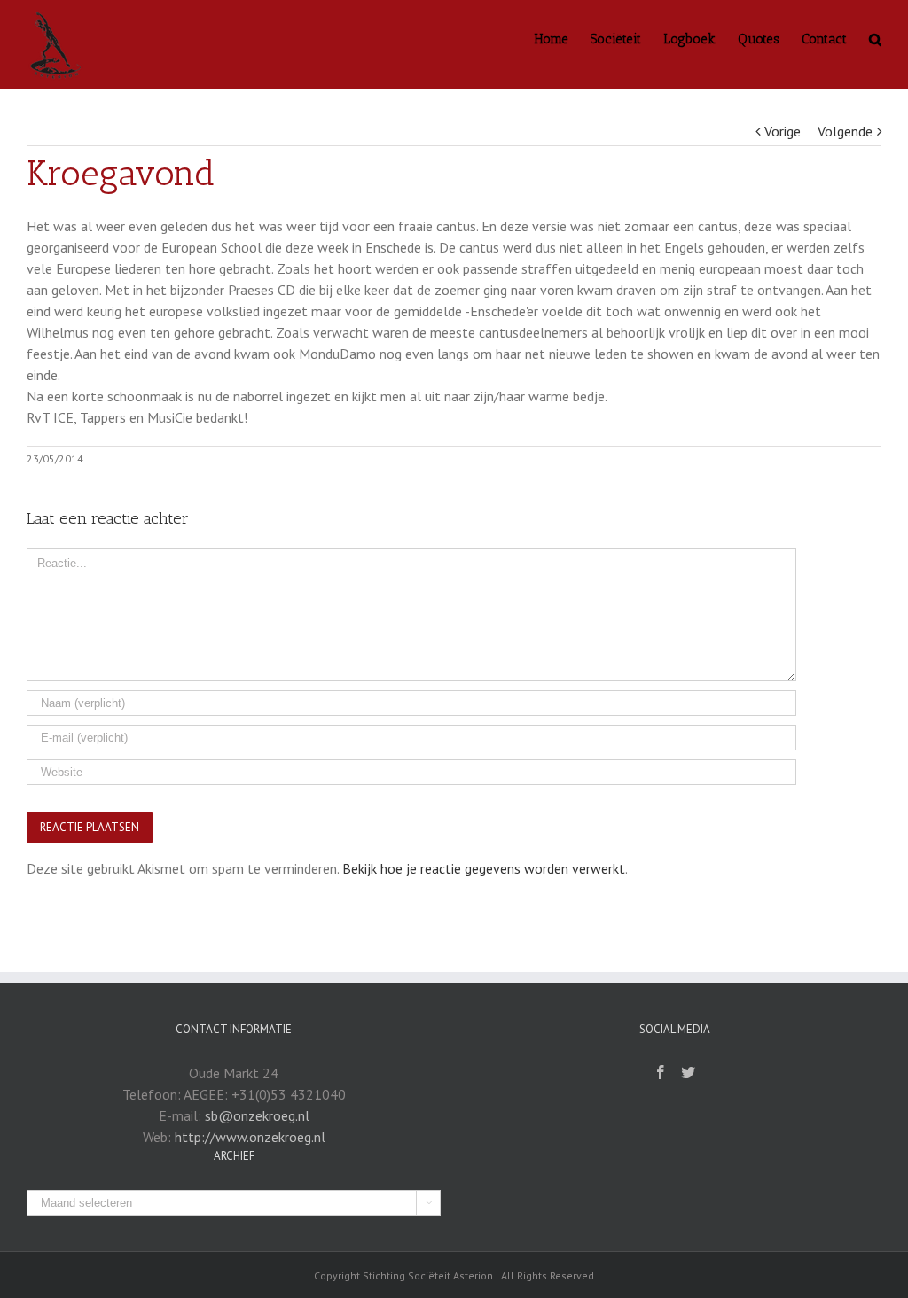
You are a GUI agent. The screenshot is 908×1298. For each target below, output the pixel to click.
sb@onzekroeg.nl (257, 1115)
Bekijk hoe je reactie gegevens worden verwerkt (483, 868)
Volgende (845, 131)
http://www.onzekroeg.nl (250, 1137)
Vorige (782, 131)
